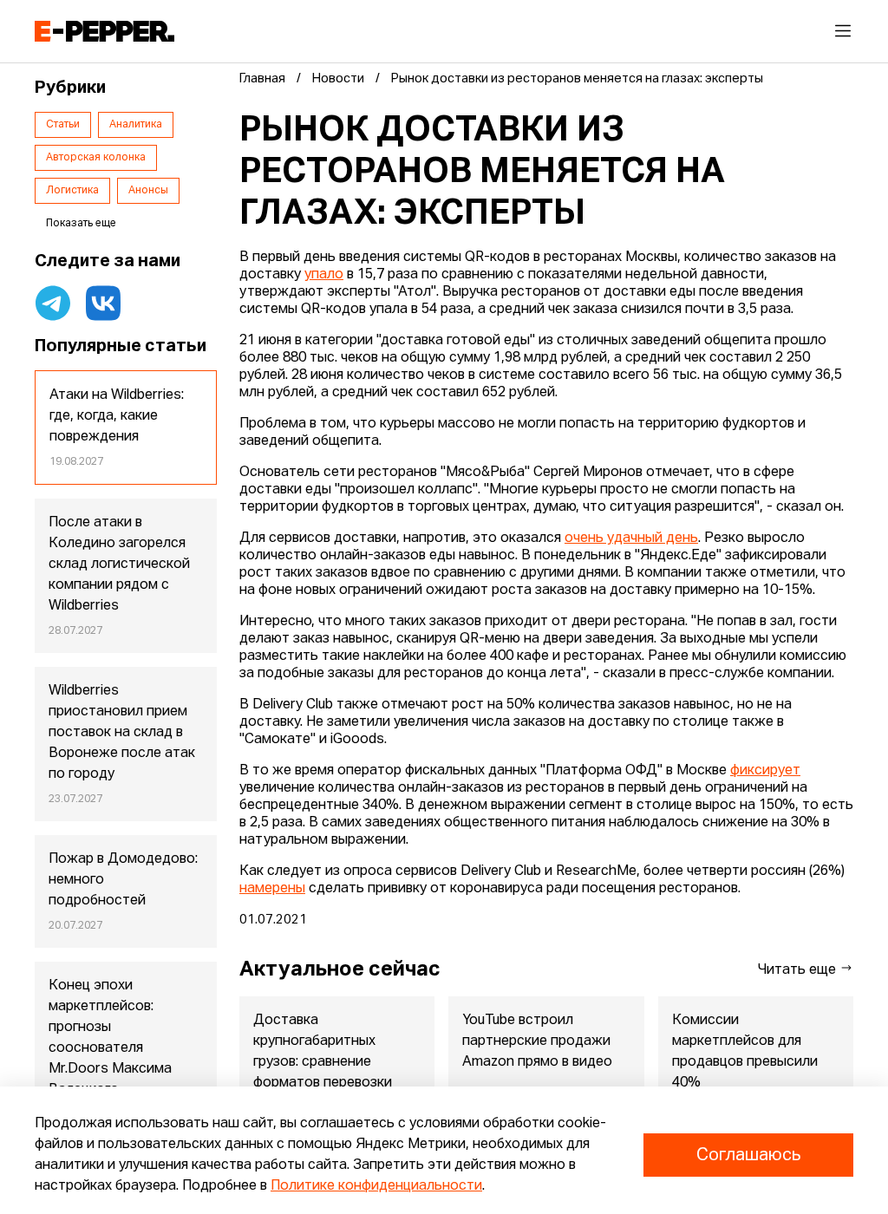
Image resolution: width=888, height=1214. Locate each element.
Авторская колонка (96, 158)
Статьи (63, 125)
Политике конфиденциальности (376, 1186)
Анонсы (148, 191)
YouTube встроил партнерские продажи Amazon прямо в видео (537, 1041)
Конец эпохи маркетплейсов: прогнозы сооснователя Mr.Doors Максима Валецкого (110, 1038)
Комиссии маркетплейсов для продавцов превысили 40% (745, 1052)
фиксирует (765, 771)
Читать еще (798, 970)
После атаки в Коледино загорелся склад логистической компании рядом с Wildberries (119, 564)
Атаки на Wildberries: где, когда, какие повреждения (116, 416)
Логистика (72, 191)
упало (323, 275)
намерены (272, 889)
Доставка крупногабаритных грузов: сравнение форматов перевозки (322, 1052)
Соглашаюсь (748, 1155)
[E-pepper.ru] (104, 31)
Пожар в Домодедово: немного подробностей (123, 880)
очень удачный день (631, 538)
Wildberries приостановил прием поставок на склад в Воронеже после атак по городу (122, 732)
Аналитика (135, 125)
